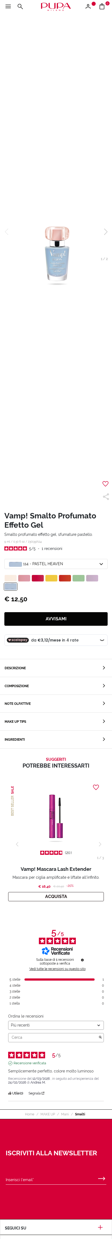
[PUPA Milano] (56, 6)
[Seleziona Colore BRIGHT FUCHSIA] (38, 578)
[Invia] (102, 1177)
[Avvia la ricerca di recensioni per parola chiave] (100, 1037)
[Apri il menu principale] (8, 6)
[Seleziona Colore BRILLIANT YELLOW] (51, 578)
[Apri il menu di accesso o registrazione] (90, 6)
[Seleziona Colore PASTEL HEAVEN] (10, 586)
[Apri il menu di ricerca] (20, 6)
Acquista (56, 896)
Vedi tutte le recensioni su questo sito (57, 969)
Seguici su (15, 1228)
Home (29, 1114)
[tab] (56, 668)
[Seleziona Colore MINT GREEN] (78, 578)
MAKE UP (48, 1114)
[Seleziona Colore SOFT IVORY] (10, 578)
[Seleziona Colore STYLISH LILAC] (92, 578)
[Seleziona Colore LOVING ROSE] (24, 578)
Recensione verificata (30, 1063)
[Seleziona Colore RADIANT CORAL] (65, 578)
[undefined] (82, 960)
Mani (65, 1114)
